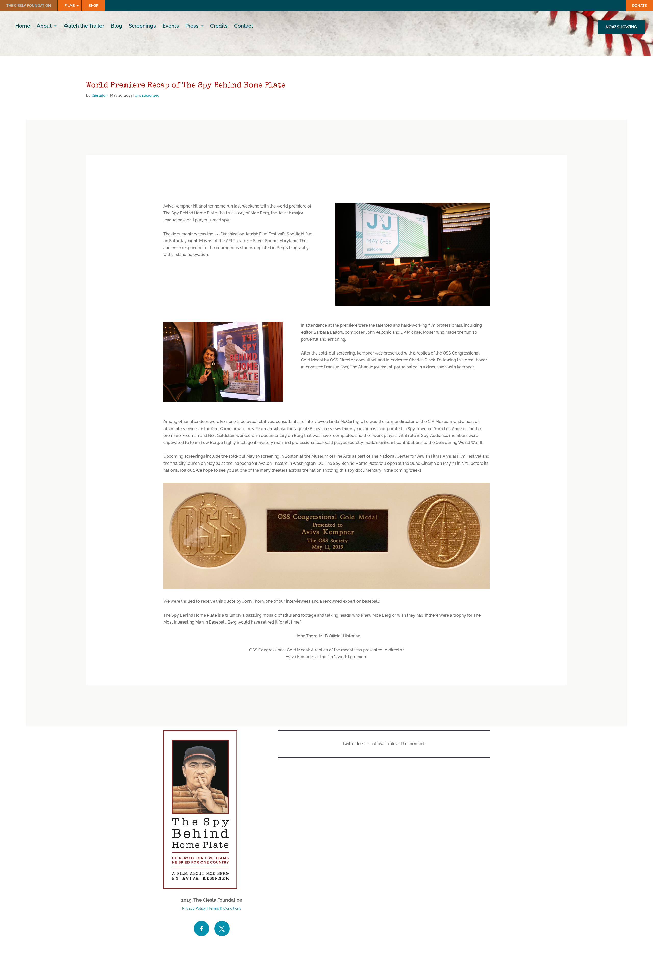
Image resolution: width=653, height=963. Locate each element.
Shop (93, 6)
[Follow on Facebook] (201, 928)
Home (22, 26)
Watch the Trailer (83, 26)
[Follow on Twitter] (222, 928)
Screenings (142, 26)
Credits (219, 26)
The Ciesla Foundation (28, 6)
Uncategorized (147, 95)
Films (70, 6)
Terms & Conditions (225, 908)
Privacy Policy (194, 908)
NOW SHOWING (621, 27)
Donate (639, 6)
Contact (243, 26)
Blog (116, 26)
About (44, 26)
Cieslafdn (99, 95)
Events (170, 26)
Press (191, 26)
